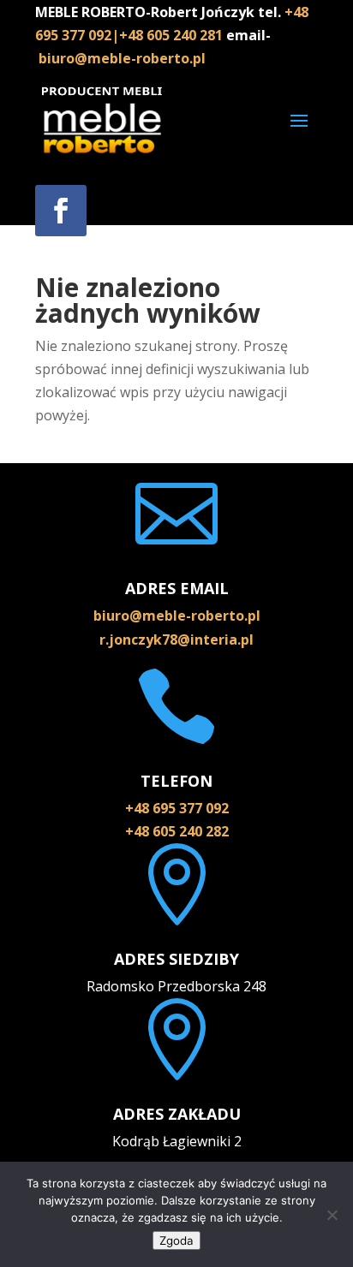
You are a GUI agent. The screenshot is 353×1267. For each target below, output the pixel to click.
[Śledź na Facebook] (61, 210)
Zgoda (176, 1240)
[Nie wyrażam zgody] (331, 1214)
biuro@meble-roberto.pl (122, 58)
